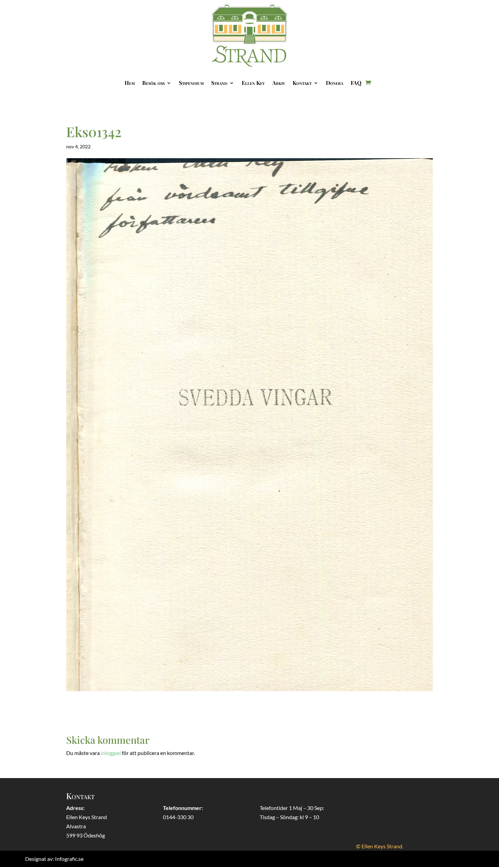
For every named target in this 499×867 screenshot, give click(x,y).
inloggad (111, 753)
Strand (219, 82)
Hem (130, 82)
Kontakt (302, 82)
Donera (334, 82)
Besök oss (153, 82)
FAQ (356, 82)
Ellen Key (253, 82)
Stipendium (191, 82)
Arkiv (278, 82)
